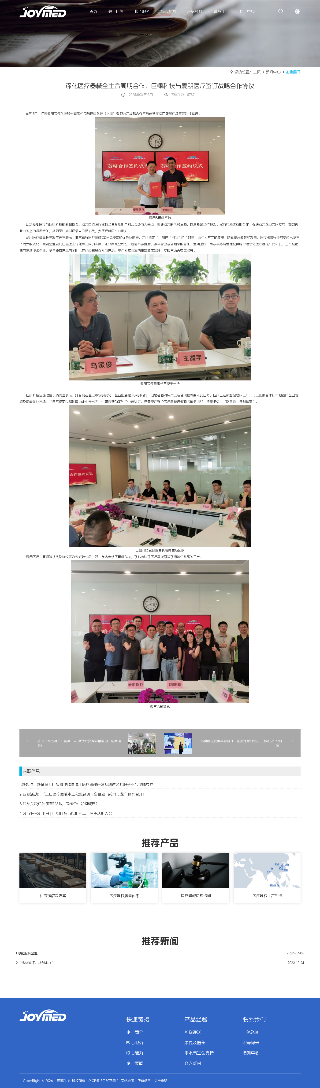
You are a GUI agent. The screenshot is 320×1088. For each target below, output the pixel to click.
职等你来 (250, 1042)
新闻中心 (273, 72)
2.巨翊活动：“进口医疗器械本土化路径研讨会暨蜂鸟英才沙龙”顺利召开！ (82, 794)
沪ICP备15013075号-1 (103, 1080)
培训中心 (250, 1053)
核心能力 (134, 1053)
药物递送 (192, 1032)
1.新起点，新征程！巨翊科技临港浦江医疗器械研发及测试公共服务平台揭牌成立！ (88, 784)
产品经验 (196, 1019)
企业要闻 (134, 1063)
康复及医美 (194, 1042)
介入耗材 (192, 1063)
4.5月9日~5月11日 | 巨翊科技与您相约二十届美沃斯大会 (65, 813)
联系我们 (254, 1019)
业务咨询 (250, 1032)
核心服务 (134, 1042)
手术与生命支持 (199, 1053)
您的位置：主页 (247, 72)
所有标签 (144, 1080)
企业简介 (134, 1032)
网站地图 (127, 1080)
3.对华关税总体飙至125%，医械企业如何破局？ (59, 804)
